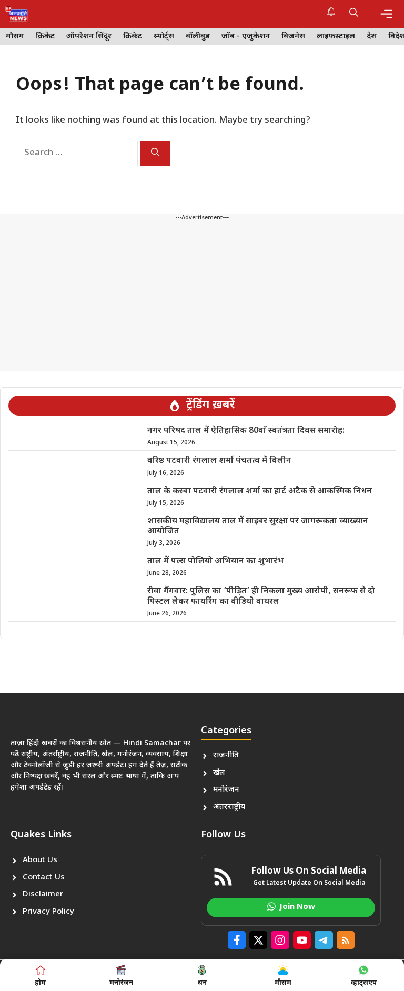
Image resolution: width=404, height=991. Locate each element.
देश (372, 37)
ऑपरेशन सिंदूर (89, 37)
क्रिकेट (45, 37)
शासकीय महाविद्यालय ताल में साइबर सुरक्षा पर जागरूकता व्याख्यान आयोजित (257, 526)
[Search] (155, 153)
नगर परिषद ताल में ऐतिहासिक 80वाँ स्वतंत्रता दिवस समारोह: (246, 431)
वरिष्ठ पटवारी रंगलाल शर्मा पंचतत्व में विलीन (219, 461)
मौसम (15, 37)
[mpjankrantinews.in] (16, 14)
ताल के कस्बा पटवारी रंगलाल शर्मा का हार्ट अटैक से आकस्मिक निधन (259, 491)
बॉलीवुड (198, 37)
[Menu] (386, 14)
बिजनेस (293, 37)
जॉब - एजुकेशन (245, 37)
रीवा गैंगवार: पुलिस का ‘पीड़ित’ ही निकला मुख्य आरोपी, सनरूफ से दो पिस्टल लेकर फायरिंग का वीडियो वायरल (261, 596)
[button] (354, 14)
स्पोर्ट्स (164, 37)
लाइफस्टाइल (336, 37)
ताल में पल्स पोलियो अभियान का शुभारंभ (215, 561)
